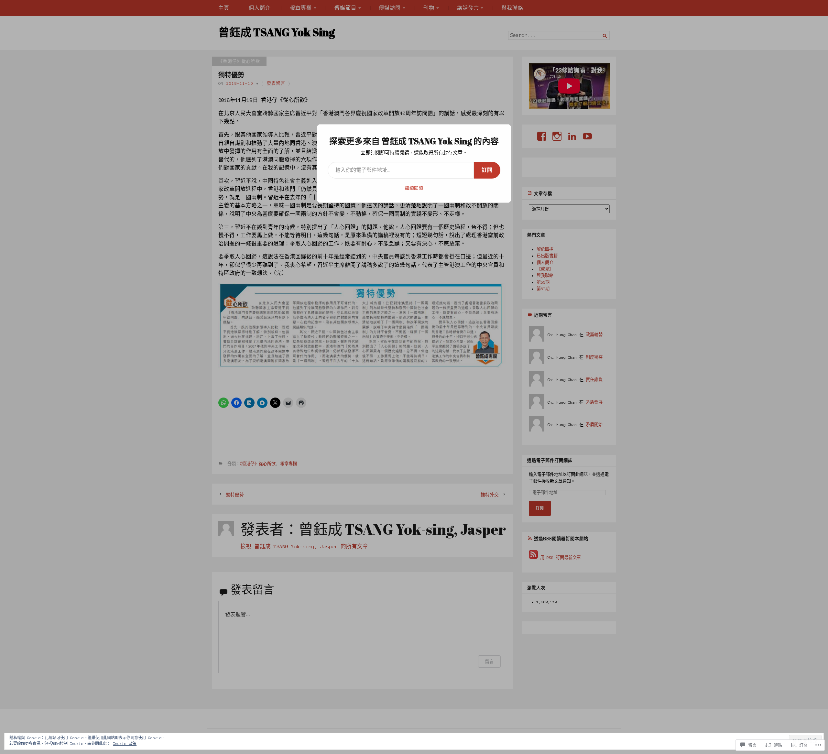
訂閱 (487, 170)
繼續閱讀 (414, 188)
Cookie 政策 (124, 744)
